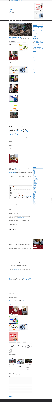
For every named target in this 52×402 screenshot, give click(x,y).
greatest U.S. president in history (18, 296)
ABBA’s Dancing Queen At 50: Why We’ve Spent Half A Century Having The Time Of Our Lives (16, 0)
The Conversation (17, 303)
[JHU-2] (23, 306)
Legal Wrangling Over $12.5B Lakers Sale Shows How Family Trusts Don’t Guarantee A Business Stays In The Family (38, 28)
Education (34, 189)
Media (33, 211)
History (34, 200)
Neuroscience (34, 216)
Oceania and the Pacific (35, 219)
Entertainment (18, 20)
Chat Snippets (34, 181)
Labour (34, 206)
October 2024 (34, 75)
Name (10, 384)
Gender (34, 198)
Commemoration (35, 182)
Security (20, 37)
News (16, 37)
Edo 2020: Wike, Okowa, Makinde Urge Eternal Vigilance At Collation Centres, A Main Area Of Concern (20, 366)
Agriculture (34, 170)
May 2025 (34, 68)
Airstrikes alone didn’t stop (16, 269)
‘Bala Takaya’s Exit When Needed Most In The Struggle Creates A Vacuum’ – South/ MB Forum (38, 43)
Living (12, 37)
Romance (34, 224)
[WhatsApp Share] (51, 202)
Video (33, 234)
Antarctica (34, 172)
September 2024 (34, 76)
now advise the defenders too (21, 217)
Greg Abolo (14, 41)
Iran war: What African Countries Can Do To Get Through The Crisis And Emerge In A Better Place (15, 345)
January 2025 (34, 72)
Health (33, 199)
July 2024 (34, 78)
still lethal (28, 164)
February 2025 (34, 71)
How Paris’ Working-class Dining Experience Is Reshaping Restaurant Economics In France (28, 366)
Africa (33, 169)
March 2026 (34, 58)
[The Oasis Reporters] (9, 20)
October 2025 (34, 63)
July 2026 (34, 54)
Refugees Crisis (34, 222)
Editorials (12, 20)
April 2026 (34, 57)
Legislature (34, 208)
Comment (10, 376)
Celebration (34, 180)
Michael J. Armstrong (11, 124)
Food (33, 197)
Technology (34, 229)
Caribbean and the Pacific (35, 179)
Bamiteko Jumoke (35, 46)
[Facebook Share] (51, 198)
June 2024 (34, 79)
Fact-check (34, 196)
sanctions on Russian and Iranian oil (23, 278)
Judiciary (34, 205)
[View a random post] (42, 20)
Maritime (34, 210)
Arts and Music (34, 173)
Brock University (16, 124)
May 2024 (34, 80)
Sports (22, 20)
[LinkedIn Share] (51, 200)
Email (9, 387)
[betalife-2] (13, 84)
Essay (33, 193)
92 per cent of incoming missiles (19, 169)
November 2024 (34, 74)
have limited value (27, 279)
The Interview (34, 230)
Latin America (34, 207)
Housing (34, 202)
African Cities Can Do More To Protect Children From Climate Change (12, 365)
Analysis (10, 37)
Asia (33, 174)
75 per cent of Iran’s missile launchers (18, 131)
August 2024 (34, 77)
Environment (34, 192)
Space (33, 226)
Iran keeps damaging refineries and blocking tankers (16, 137)
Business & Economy (35, 178)
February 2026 (34, 59)
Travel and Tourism (35, 233)
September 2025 (34, 64)
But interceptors (11, 172)
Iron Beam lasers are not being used (24, 168)
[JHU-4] (13, 51)
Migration (34, 213)
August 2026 (34, 53)
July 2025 (34, 66)
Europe (34, 194)
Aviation (34, 175)
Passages (34, 220)
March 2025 (34, 70)
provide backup (15, 168)
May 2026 (34, 56)
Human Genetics (34, 203)
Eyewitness (34, 195)
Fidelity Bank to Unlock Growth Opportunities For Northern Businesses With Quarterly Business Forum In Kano (38, 30)
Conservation (34, 184)
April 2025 (34, 69)
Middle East (14, 37)
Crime (33, 186)
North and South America (35, 218)
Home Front (34, 201)
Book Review (34, 176)
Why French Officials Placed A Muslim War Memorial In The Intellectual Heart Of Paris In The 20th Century (38, 36)
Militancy (34, 214)
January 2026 (34, 60)
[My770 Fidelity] (13, 316)
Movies (34, 215)
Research (34, 223)
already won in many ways (16, 134)
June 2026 (34, 55)
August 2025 (34, 65)
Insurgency (34, 204)
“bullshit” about (24, 273)
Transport (34, 232)
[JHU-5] (13, 154)
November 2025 (34, 62)
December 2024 (34, 73)
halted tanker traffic (11, 278)
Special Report (34, 227)
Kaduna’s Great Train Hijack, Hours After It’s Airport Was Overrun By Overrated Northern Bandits (38, 49)
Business (34, 177)
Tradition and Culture (35, 231)
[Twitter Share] (51, 199)
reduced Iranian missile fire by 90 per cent (20, 132)
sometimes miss (14, 172)
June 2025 (34, 67)
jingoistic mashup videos (19, 273)
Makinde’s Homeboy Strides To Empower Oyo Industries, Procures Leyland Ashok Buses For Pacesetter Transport (38, 47)
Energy (34, 190)
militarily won (29, 273)
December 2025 (34, 61)
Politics (15, 20)
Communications (35, 183)
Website (10, 390)
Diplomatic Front (34, 187)
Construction (34, 185)
